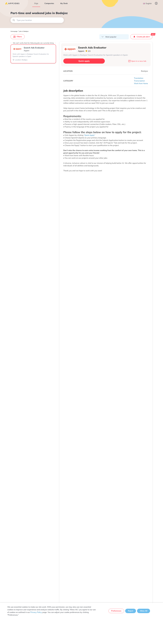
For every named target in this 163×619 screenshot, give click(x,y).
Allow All (143, 611)
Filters (19, 36)
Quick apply (84, 61)
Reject (130, 611)
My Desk (64, 3)
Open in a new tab (138, 61)
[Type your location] (37, 20)
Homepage (14, 31)
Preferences (116, 611)
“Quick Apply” (89, 135)
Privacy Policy (36, 612)
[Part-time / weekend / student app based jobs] (12, 3)
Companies (49, 3)
